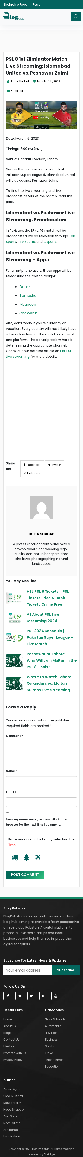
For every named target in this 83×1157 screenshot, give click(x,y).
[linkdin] (31, 996)
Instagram (34, 473)
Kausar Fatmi (12, 1103)
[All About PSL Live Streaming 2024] (14, 618)
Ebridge (49, 1154)
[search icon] (76, 16)
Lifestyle (8, 1046)
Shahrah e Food (15, 4)
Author (9, 1080)
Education (52, 1066)
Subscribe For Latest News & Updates (34, 960)
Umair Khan (11, 1136)
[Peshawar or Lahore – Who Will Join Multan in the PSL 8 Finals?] (14, 660)
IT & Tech (51, 1033)
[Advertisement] (41, 413)
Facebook (33, 465)
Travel (49, 1053)
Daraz (24, 286)
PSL (21, 91)
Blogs (7, 1033)
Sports (49, 1046)
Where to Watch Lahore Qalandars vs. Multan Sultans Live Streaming (49, 683)
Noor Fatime (11, 1123)
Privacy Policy (12, 1060)
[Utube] (55, 996)
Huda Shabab (20, 81)
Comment (14, 736)
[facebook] (7, 996)
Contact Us (11, 1039)
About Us (9, 1026)
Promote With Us (14, 1053)
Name (11, 771)
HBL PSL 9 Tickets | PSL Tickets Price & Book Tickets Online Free (48, 598)
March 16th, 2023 (48, 81)
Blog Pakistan (14, 908)
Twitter (56, 465)
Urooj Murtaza (13, 1096)
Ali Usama (10, 1130)
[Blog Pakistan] (14, 17)
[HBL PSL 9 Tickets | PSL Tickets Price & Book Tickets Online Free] (14, 598)
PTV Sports (26, 241)
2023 (14, 91)
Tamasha (27, 295)
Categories (54, 1010)
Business (51, 1039)
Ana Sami (10, 1116)
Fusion (37, 4)
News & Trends (55, 1019)
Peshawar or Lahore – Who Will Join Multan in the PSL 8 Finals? (52, 660)
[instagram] (43, 996)
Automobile (53, 1026)
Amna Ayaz (11, 1089)
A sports (50, 241)
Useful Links (13, 1010)
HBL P (64, 351)
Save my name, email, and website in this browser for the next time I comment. (36, 821)
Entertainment (55, 1060)
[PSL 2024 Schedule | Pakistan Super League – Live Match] (14, 637)
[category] (9, 91)
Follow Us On (14, 986)
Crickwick (28, 313)
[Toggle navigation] (63, 14)
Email (11, 792)
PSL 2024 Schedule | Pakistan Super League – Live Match (50, 637)
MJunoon (27, 304)
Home (7, 1019)
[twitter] (19, 996)
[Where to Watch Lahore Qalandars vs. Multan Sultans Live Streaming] (14, 683)
